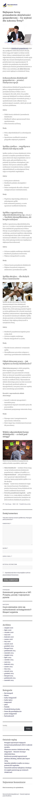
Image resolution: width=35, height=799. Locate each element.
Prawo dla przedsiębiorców (12, 711)
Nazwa (5, 548)
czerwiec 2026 (9, 632)
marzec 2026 (8, 639)
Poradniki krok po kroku (25, 504)
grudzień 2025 (9, 646)
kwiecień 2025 (9, 664)
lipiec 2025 (7, 657)
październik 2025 (10, 650)
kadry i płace (8, 700)
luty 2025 (7, 669)
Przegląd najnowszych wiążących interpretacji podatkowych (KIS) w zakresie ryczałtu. (18, 745)
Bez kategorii (8, 693)
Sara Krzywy (8, 504)
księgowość (8, 702)
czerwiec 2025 (8, 660)
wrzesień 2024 (9, 680)
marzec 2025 (8, 666)
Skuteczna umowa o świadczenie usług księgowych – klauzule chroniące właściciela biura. (16, 752)
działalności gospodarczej (19, 48)
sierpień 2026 (8, 628)
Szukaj (5, 725)
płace (6, 704)
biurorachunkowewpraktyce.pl (11, 794)
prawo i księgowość (10, 714)
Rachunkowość (9, 716)
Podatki (6, 707)
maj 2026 (7, 634)
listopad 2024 (8, 676)
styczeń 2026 (8, 644)
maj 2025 (7, 662)
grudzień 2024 (9, 673)
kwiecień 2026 (9, 637)
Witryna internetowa (10, 564)
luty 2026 (7, 641)
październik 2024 (10, 678)
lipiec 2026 (7, 630)
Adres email (7, 556)
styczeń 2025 (8, 671)
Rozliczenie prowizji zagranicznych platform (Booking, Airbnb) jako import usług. (17, 758)
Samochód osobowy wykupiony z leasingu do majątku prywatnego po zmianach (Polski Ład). (17, 770)
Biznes (6, 695)
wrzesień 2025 (9, 653)
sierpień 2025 (8, 655)
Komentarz (7, 523)
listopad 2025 (8, 648)
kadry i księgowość (10, 698)
